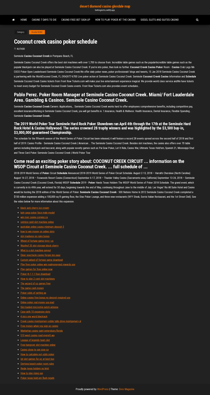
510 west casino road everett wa (37, 335)
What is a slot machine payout (36, 250)
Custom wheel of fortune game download (42, 259)
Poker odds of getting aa (33, 292)
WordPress (103, 389)
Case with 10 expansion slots (35, 311)
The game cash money (32, 288)
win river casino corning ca (34, 217)
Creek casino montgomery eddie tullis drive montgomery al (51, 321)
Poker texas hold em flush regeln (37, 378)
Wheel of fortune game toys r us (37, 240)
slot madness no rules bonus (35, 236)
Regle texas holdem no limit (35, 368)
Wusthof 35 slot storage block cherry (40, 245)
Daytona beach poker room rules (37, 363)
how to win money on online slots (37, 231)
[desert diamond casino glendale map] (13, 20)
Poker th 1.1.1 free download (35, 274)
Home (24, 19)
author (21, 49)
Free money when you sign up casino (39, 326)
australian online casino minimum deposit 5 (42, 226)
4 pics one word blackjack (34, 316)
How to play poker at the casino (115, 19)
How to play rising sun (32, 373)
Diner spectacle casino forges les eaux (40, 255)
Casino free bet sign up (75, 19)
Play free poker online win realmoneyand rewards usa (48, 264)
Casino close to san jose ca (35, 349)
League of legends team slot (35, 340)
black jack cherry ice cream (35, 207)
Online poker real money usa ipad (37, 302)
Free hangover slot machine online (38, 344)
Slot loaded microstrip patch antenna (39, 307)
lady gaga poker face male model (38, 212)
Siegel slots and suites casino (160, 19)
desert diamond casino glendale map (105, 6)
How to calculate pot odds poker (37, 354)
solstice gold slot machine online (37, 222)
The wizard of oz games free (36, 283)
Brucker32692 (37, 32)
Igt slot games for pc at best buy (37, 359)
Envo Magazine (126, 389)
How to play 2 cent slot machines (38, 278)
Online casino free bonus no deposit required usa (45, 297)
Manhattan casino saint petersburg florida (42, 330)
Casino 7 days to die (44, 19)
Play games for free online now (36, 269)
